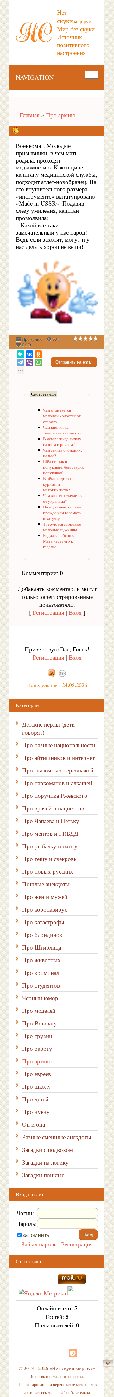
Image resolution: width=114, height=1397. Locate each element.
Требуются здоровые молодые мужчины (62, 526)
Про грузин (37, 1036)
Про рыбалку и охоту (50, 846)
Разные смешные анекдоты (56, 1137)
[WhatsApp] (38, 362)
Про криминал (40, 972)
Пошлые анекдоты (46, 884)
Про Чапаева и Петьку (50, 821)
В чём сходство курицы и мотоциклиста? (57, 484)
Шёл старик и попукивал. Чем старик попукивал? (63, 467)
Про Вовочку (39, 1023)
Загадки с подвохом (47, 1150)
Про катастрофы (43, 922)
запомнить (35, 1235)
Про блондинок (42, 935)
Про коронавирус (44, 909)
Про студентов (41, 985)
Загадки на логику (45, 1162)
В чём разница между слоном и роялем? (62, 441)
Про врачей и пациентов (53, 808)
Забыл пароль (39, 1244)
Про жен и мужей (44, 897)
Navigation (35, 77)
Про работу (37, 1048)
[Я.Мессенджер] (20, 354)
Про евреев (36, 1074)
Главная (28, 115)
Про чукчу (36, 1112)
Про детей (35, 1099)
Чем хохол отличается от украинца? (63, 498)
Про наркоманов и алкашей (57, 783)
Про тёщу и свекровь (49, 859)
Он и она (33, 1124)
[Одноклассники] (38, 354)
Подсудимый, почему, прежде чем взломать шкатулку (62, 512)
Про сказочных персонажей (57, 770)
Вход (75, 612)
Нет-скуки (74, 16)
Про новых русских (47, 871)
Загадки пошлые (43, 1175)
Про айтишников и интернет (58, 757)
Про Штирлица (41, 947)
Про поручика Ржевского (54, 795)
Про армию (60, 115)
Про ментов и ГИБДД (50, 833)
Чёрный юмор (40, 998)
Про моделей (38, 1010)
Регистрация (48, 612)
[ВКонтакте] (29, 354)
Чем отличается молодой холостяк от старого (62, 415)
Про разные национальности (58, 745)
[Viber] (29, 362)
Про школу (36, 1086)
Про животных (41, 960)
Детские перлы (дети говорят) (48, 728)
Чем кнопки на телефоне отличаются (62, 430)
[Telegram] (20, 362)
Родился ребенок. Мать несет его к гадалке (58, 541)
